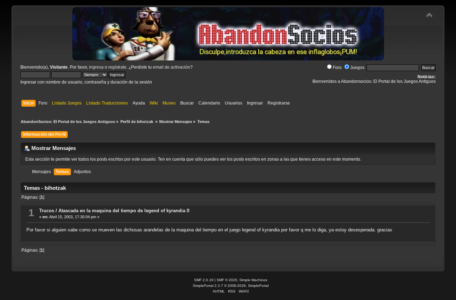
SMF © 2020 (227, 280)
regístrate (117, 67)
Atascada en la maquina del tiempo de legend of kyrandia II (124, 210)
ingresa (96, 67)
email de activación (171, 67)
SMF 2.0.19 (203, 280)
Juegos (357, 67)
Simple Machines (253, 280)
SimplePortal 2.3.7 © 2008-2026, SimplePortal (231, 286)
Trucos (46, 210)
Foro (337, 67)
